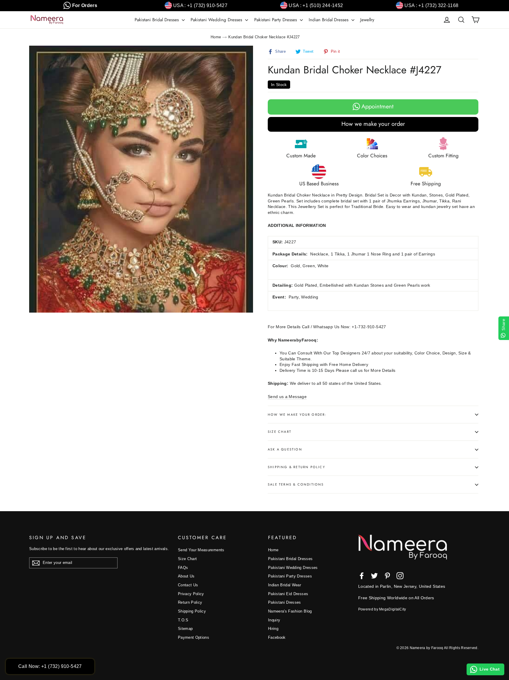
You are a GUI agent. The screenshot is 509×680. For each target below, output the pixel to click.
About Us (186, 576)
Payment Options (193, 637)
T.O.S (183, 620)
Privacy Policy (191, 594)
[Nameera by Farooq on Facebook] (361, 575)
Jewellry (367, 19)
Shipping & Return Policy (296, 467)
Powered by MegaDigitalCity (382, 609)
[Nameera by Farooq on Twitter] (374, 575)
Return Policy (190, 602)
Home (216, 37)
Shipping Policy (192, 611)
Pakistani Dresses (284, 602)
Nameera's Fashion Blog (290, 611)
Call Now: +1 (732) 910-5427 (50, 666)
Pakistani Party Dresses (276, 19)
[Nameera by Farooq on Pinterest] (387, 575)
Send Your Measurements (201, 550)
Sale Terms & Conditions (296, 484)
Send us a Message (287, 396)
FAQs (183, 567)
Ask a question (285, 449)
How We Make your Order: (297, 414)
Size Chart (279, 431)
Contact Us (188, 585)
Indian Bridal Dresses (329, 19)
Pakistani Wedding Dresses (217, 19)
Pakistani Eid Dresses (288, 594)
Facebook (277, 637)
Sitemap (185, 628)
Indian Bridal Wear (284, 585)
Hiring (273, 628)
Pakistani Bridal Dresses (157, 19)
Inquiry (274, 620)
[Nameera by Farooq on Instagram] (400, 575)
